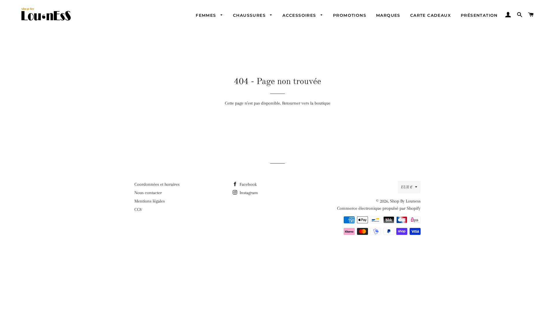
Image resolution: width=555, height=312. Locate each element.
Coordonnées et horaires (157, 184)
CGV (138, 209)
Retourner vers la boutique (306, 103)
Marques (388, 15)
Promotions (349, 15)
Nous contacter (148, 192)
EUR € (406, 187)
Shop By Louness (405, 201)
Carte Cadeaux (430, 15)
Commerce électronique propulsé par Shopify (379, 208)
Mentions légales (149, 201)
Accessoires (300, 15)
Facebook (247, 184)
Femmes (207, 15)
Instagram (248, 192)
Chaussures (250, 15)
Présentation (479, 15)
